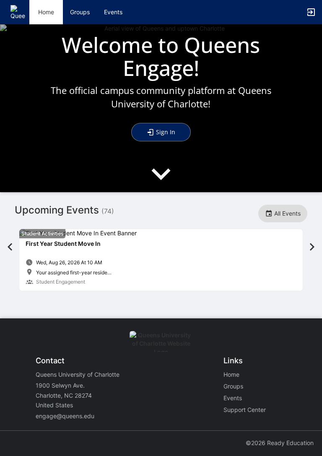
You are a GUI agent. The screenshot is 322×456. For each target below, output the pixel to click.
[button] (17, 11)
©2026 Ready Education (280, 442)
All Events (287, 213)
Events (113, 12)
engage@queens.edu (65, 416)
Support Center (244, 409)
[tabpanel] (161, 260)
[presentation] (161, 181)
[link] (161, 260)
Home (231, 374)
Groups (80, 12)
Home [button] (46, 12)
